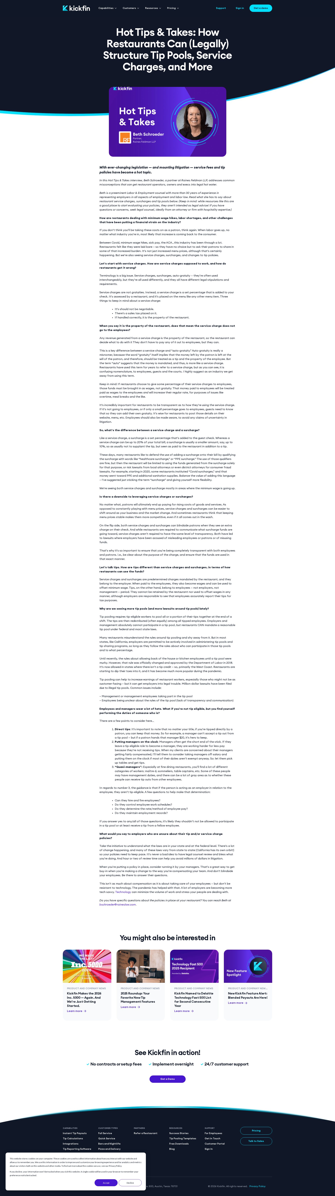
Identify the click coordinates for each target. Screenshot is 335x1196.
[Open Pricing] (178, 8)
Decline (130, 1183)
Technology (123, 892)
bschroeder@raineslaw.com (117, 904)
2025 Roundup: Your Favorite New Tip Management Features (138, 997)
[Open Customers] (138, 8)
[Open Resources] (160, 8)
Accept (106, 1183)
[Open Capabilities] (115, 8)
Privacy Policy (257, 1186)
